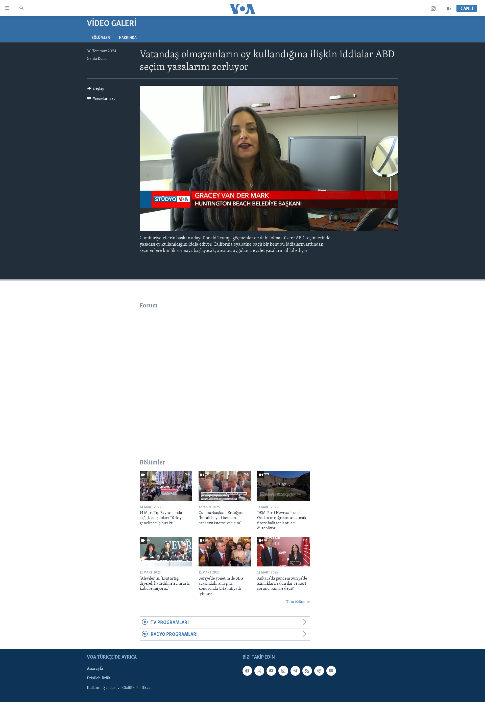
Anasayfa (95, 669)
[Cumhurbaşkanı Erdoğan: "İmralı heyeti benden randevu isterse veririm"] (225, 486)
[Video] (448, 9)
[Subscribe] (331, 671)
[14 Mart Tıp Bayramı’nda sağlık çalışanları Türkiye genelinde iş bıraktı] (166, 486)
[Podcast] (319, 671)
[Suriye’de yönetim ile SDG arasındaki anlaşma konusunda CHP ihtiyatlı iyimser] (225, 551)
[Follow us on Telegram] (295, 671)
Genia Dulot (97, 59)
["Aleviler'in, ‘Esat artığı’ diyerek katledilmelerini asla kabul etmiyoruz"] (166, 551)
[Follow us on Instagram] (283, 671)
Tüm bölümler (298, 602)
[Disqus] (226, 374)
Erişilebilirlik (98, 679)
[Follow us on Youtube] (271, 671)
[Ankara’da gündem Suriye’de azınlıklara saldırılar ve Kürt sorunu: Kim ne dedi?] (283, 551)
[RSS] (307, 671)
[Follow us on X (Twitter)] (259, 671)
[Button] (95, 90)
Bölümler (100, 38)
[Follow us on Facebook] (247, 671)
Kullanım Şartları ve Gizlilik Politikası (119, 688)
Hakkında (128, 38)
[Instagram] (433, 9)
